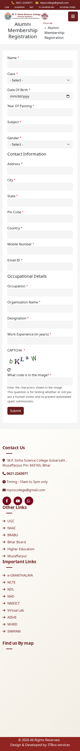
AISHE (12, 617)
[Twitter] (29, 501)
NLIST (31, 7)
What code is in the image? (28, 375)
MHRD (12, 624)
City (10, 180)
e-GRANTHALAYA (20, 575)
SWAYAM (14, 631)
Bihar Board (16, 542)
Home (47, 23)
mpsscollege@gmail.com (26, 490)
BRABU (12, 535)
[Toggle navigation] (73, 16)
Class (11, 74)
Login (7, 7)
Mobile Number (19, 244)
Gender (13, 138)
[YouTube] (18, 501)
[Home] (26, 16)
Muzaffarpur (17, 556)
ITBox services (59, 745)
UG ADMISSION (19, 7)
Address (13, 164)
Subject (13, 122)
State (11, 196)
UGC (10, 521)
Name (12, 58)
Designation (16, 318)
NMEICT (13, 603)
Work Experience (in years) (28, 334)
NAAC (11, 528)
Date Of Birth (17, 90)
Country (13, 228)
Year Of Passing (19, 106)
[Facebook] (6, 501)
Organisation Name (22, 302)
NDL (10, 589)
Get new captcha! (9, 369)
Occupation (16, 286)
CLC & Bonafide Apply (46, 7)
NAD (10, 596)
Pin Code (14, 212)
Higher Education (20, 549)
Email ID (13, 260)
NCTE (11, 582)
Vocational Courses (67, 7)
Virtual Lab (15, 610)
